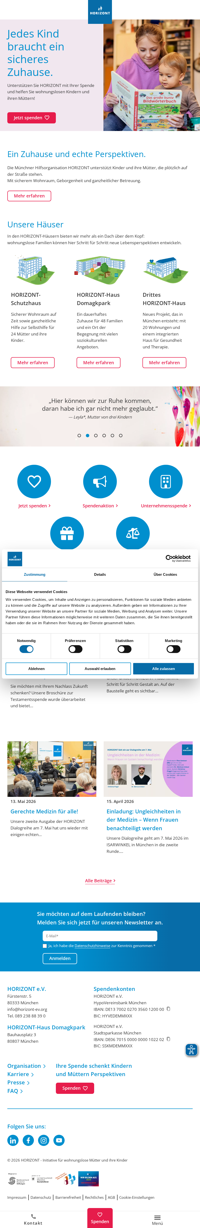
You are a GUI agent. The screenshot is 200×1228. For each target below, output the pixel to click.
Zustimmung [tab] (35, 574)
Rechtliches (94, 1197)
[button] (79, 435)
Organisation (24, 1065)
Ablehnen (36, 669)
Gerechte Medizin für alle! (44, 811)
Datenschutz (40, 1197)
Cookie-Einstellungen (136, 1197)
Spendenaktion (98, 506)
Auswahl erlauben (100, 669)
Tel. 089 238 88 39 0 (26, 1016)
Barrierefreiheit (68, 1197)
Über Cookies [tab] (165, 574)
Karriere (18, 1074)
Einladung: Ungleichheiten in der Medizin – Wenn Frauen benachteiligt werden (144, 820)
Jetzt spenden (33, 506)
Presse (16, 1082)
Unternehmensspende (164, 506)
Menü (157, 1223)
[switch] (75, 649)
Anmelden (59, 958)
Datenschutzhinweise (92, 945)
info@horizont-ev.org (27, 1009)
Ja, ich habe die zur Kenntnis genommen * (102, 945)
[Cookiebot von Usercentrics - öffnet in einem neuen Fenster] (173, 558)
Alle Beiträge (98, 881)
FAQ (12, 1090)
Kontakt (33, 1223)
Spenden (100, 1221)
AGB (111, 1197)
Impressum (16, 1197)
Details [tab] (100, 574)
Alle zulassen (163, 669)
